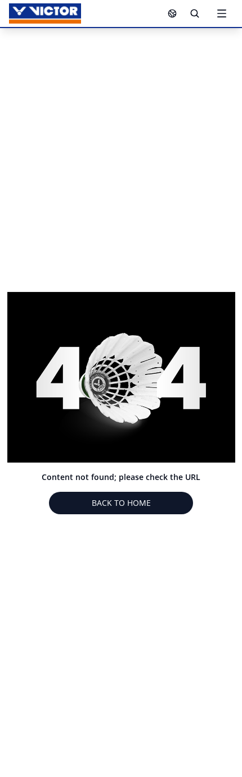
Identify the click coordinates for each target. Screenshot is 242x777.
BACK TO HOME (121, 502)
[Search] (194, 13)
